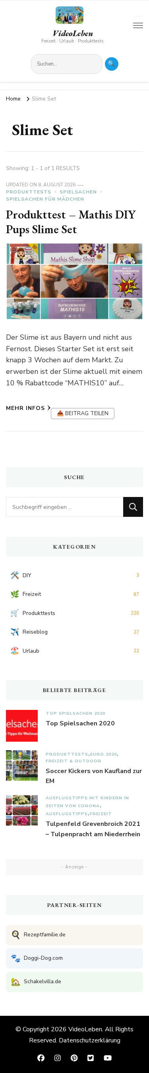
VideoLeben (72, 33)
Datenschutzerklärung (89, 1040)
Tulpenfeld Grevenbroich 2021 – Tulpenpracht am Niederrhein (93, 829)
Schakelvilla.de (36, 981)
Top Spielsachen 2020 (75, 713)
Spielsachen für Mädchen (45, 199)
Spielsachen (78, 192)
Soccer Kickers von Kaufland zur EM (94, 776)
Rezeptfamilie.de (38, 935)
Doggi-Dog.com (37, 958)
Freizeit (101, 814)
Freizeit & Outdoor (73, 761)
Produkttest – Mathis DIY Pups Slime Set (70, 222)
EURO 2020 (103, 754)
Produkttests (28, 192)
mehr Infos (25, 408)
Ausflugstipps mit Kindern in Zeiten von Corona (87, 802)
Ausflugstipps (67, 814)
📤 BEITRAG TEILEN (82, 413)
